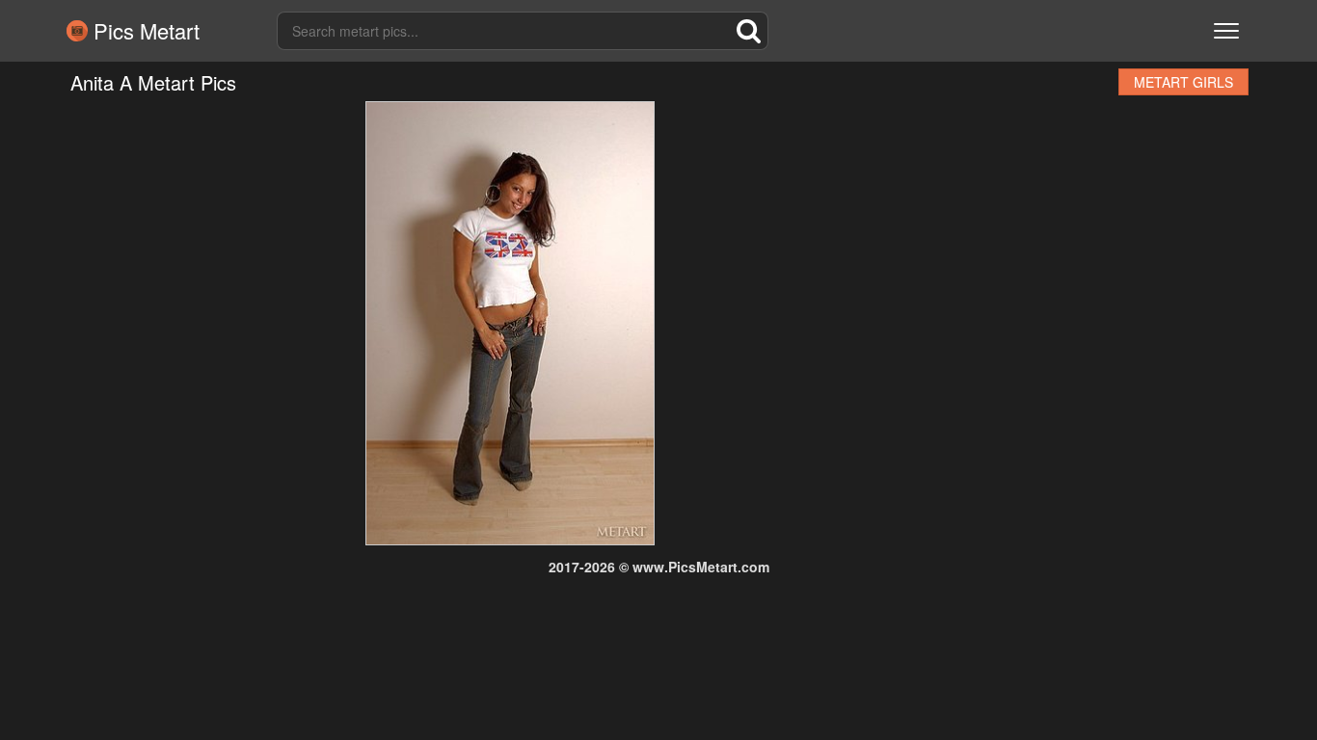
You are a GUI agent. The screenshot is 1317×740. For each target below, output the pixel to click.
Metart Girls (1183, 82)
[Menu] (1226, 31)
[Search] (749, 31)
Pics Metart (144, 30)
